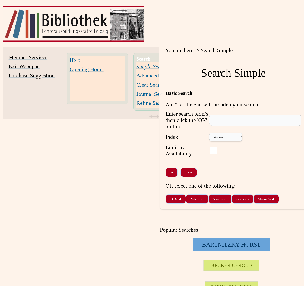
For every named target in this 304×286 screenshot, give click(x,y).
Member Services (28, 57)
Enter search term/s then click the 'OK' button (187, 120)
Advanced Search (155, 76)
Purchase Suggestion (32, 75)
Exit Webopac (24, 66)
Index (172, 137)
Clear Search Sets (155, 85)
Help (75, 60)
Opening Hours (87, 69)
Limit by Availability (179, 150)
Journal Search (152, 94)
